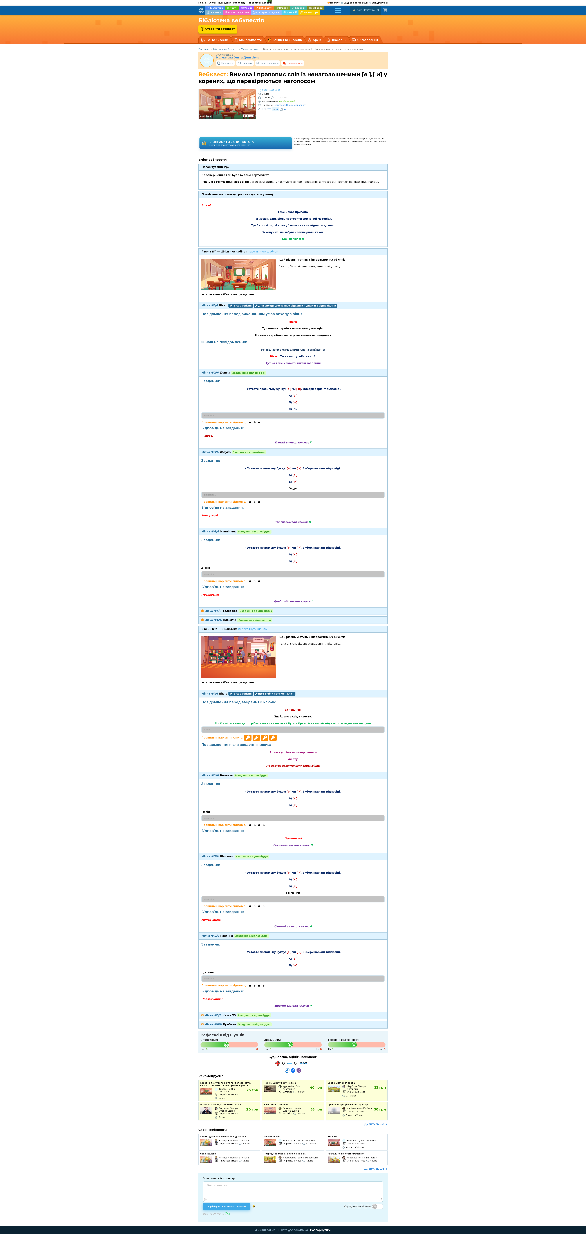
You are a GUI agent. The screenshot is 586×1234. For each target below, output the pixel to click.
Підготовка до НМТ (260, 2)
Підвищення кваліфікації (232, 2)
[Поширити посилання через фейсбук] (293, 1070)
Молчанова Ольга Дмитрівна (237, 57)
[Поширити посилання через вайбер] (299, 1070)
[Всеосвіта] (201, 10)
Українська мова (250, 49)
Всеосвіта (203, 49)
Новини (202, 2)
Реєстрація (371, 10)
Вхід (360, 10)
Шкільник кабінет (296, 105)
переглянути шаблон (263, 251)
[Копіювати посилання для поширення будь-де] (287, 1070)
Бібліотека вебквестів (225, 49)
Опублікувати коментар (226, 1206)
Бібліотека (279, 105)
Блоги (212, 2)
